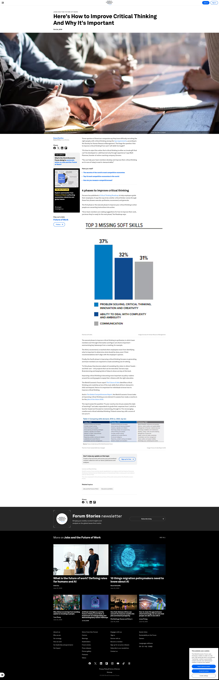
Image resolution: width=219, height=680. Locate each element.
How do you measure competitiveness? (97, 180)
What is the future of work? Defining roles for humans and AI (80, 580)
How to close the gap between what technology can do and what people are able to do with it (151, 613)
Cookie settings (204, 675)
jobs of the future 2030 (95, 399)
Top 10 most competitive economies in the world (101, 176)
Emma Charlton (58, 138)
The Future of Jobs (113, 382)
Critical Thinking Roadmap (109, 195)
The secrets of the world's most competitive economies (104, 172)
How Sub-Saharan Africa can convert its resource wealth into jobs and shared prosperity (122, 613)
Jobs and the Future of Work (65, 12)
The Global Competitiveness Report (99, 394)
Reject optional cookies (204, 666)
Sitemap (109, 672)
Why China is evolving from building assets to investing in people (66, 613)
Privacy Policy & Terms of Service (109, 669)
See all (163, 537)
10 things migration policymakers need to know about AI (137, 580)
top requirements (120, 141)
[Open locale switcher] (2, 675)
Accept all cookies (204, 671)
